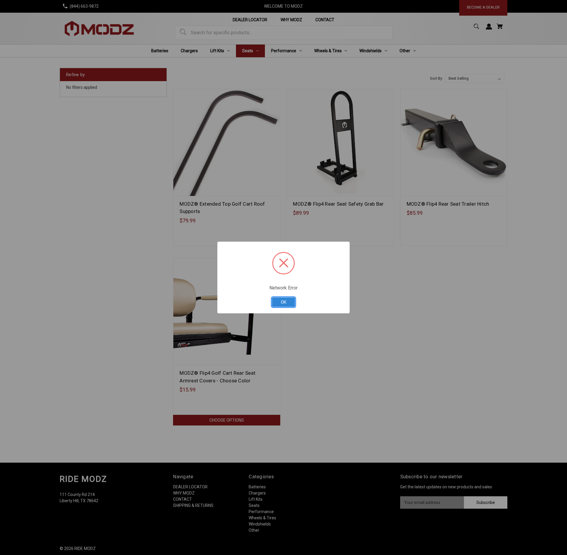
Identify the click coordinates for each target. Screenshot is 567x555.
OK (283, 302)
